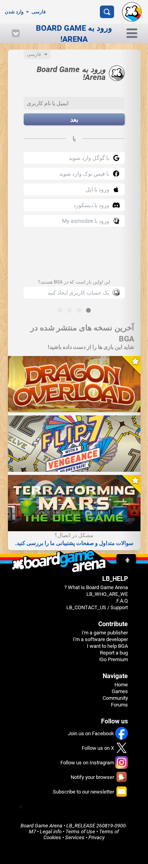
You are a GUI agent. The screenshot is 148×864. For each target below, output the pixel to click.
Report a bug (114, 653)
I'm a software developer (100, 639)
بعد (74, 119)
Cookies (52, 837)
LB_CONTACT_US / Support (97, 607)
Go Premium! (113, 659)
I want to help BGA (107, 646)
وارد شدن (14, 12)
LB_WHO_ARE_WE (107, 594)
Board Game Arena (41, 826)
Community (115, 698)
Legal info (51, 831)
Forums (119, 705)
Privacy (96, 837)
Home (121, 685)
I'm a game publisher (105, 633)
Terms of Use (80, 831)
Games (120, 691)
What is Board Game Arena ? (96, 587)
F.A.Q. (121, 601)
